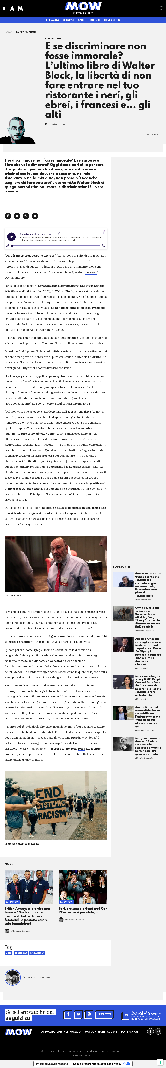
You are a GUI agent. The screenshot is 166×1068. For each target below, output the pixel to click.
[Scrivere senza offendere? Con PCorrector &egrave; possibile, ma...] (83, 887)
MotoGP (90, 1032)
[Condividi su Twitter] (17, 216)
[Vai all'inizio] (18, 1032)
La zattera (12, 902)
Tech (122, 1032)
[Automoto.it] (12, 8)
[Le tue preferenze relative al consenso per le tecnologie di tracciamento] (160, 1062)
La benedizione (26, 32)
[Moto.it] (20, 8)
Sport (82, 20)
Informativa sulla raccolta (52, 1063)
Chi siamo (78, 1056)
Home (8, 32)
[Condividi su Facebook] (8, 216)
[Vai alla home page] (83, 6)
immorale (91, 272)
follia (81, 748)
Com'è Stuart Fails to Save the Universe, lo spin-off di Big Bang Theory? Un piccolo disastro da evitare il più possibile (147, 617)
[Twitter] (79, 1014)
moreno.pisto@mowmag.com (145, 1018)
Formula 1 (76, 1032)
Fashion (132, 1032)
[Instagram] (89, 1014)
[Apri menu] (4, 9)
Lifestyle (68, 20)
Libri (8, 953)
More (9, 864)
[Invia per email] (35, 216)
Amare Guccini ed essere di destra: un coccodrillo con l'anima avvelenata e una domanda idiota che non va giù (148, 717)
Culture (95, 20)
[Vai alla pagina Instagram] (158, 1031)
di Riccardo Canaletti (20, 931)
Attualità (52, 20)
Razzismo (36, 953)
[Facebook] (68, 1014)
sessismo (21, 953)
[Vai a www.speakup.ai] (104, 232)
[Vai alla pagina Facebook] (150, 1031)
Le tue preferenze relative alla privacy (97, 1063)
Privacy (89, 1056)
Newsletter (104, 1014)
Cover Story (112, 20)
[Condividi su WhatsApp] (26, 216)
